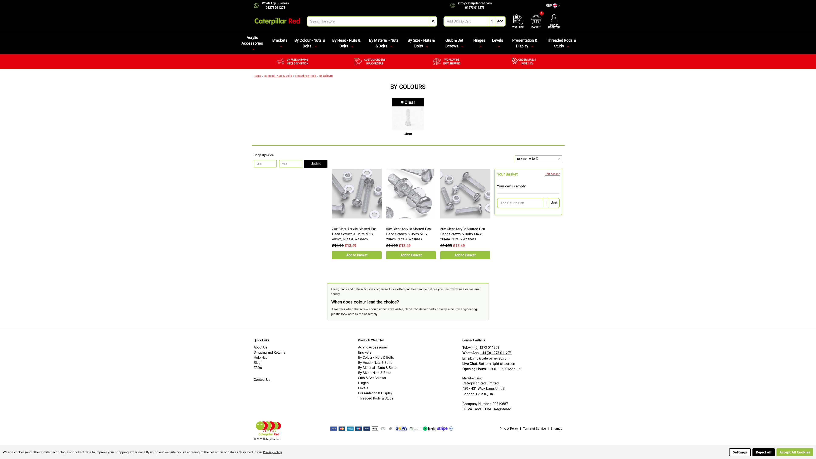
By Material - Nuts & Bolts (384, 43)
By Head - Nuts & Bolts (346, 43)
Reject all (763, 452)
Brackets (280, 40)
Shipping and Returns (269, 352)
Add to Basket (356, 255)
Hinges (479, 40)
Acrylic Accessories (252, 40)
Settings (740, 452)
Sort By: (522, 158)
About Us (260, 347)
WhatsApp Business (275, 3)
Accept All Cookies (794, 452)
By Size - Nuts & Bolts (421, 43)
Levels (497, 40)
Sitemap (556, 428)
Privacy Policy (509, 428)
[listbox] (545, 159)
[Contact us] (454, 5)
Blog (257, 363)
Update (316, 164)
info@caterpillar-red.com (475, 3)
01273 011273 (275, 7)
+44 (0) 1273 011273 (483, 348)
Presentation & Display (524, 43)
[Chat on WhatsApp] (258, 5)
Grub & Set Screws (454, 43)
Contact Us (262, 380)
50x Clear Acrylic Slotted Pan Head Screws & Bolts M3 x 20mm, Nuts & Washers (408, 234)
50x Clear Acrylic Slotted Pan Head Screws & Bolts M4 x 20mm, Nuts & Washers (462, 234)
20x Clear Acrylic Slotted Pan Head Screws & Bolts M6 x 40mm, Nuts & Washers (354, 234)
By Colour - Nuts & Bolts (310, 43)
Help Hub (261, 358)
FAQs (258, 368)
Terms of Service (534, 428)
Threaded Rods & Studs (561, 43)
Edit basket (552, 174)
